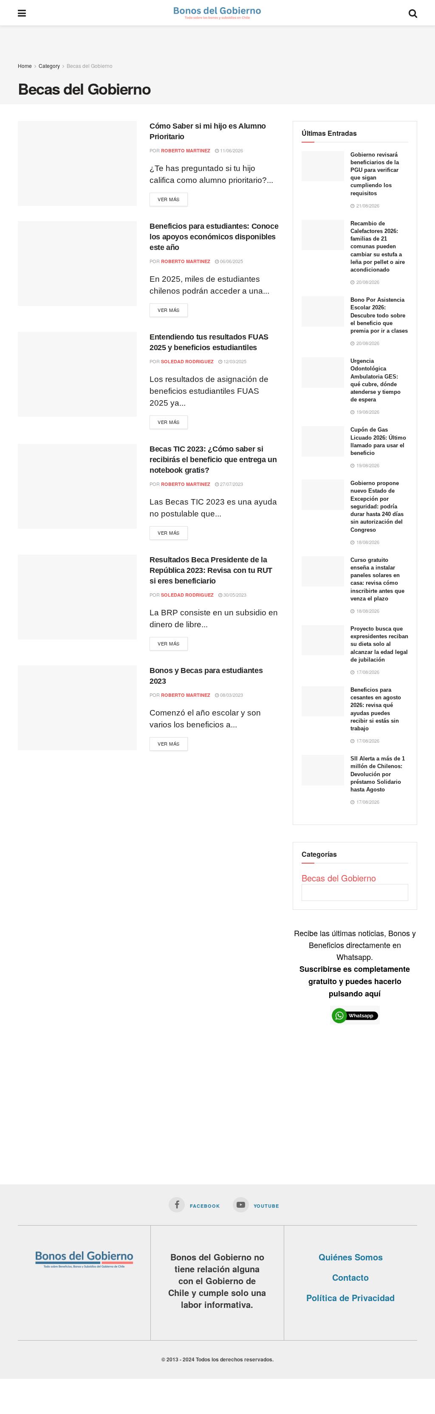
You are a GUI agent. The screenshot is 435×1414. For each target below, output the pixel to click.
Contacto (350, 1277)
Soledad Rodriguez (187, 361)
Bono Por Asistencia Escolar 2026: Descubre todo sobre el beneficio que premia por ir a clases (379, 315)
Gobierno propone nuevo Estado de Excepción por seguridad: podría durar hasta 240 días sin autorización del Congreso (377, 506)
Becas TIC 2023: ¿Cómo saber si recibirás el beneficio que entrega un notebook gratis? (213, 459)
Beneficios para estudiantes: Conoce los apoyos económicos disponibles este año (214, 237)
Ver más (169, 199)
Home (25, 65)
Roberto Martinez (185, 150)
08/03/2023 (231, 694)
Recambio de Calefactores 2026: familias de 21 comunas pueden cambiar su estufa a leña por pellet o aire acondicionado (377, 246)
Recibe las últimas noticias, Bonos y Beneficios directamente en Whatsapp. (355, 963)
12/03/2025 (234, 361)
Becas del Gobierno (90, 65)
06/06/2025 (231, 261)
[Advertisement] (217, 38)
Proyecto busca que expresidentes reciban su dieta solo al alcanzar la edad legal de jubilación (379, 644)
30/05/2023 (234, 594)
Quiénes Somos (351, 1257)
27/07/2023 (231, 483)
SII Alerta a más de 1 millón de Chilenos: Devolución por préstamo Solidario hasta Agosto (377, 774)
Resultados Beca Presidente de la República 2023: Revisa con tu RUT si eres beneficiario (211, 570)
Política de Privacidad (350, 1297)
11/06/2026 (231, 150)
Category (49, 65)
